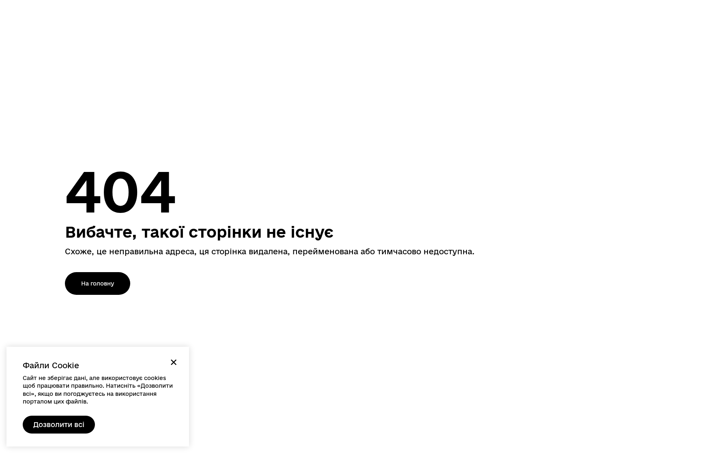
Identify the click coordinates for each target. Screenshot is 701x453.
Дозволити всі (58, 424)
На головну (97, 283)
